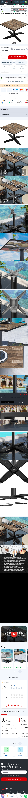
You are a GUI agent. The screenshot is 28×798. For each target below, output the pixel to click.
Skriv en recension (13, 705)
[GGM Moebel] (6, 2)
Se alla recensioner (13, 677)
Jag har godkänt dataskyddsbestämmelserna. (12, 775)
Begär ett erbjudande (7, 62)
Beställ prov (21, 62)
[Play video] (26, 575)
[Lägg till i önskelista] (26, 15)
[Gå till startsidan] (1, 9)
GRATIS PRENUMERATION (14, 779)
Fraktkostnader (22, 74)
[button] (20, 671)
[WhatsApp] (25, 796)
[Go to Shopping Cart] (21, 796)
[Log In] (12, 796)
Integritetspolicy (23, 394)
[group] (4, 101)
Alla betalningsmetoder (14, 93)
